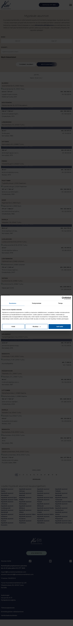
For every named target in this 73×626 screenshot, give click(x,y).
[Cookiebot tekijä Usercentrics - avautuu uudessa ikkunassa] (63, 298)
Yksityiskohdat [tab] (36, 303)
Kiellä (13, 326)
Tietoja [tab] (60, 303)
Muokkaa (35, 326)
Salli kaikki (59, 326)
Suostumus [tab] (12, 303)
